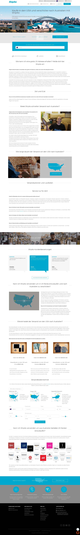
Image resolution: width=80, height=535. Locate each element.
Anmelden (59, 3)
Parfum (21, 211)
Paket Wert (59, 406)
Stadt (42, 406)
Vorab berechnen (40, 421)
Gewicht (11, 413)
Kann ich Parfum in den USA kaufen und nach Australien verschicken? (24, 207)
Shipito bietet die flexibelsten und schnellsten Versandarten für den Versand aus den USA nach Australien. (23, 112)
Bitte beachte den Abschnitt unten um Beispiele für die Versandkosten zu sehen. (27, 338)
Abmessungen (28, 413)
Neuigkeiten (42, 513)
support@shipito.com (61, 510)
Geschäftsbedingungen (46, 530)
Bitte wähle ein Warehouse (15, 388)
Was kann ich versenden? (29, 514)
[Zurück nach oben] (77, 529)
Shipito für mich (11, 508)
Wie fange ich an (28, 506)
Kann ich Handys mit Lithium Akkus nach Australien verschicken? (23, 215)
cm (63, 416)
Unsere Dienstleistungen (14, 506)
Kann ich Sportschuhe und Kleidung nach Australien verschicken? (23, 223)
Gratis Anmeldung (60, 36)
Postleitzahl (27, 406)
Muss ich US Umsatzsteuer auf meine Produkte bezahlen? (54, 306)
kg (21, 416)
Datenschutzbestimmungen (34, 530)
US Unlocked (42, 519)
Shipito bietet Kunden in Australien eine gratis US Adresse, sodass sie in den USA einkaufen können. (31, 69)
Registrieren (67, 3)
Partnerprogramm (43, 516)
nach (10, 406)
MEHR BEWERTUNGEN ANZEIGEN (40, 277)
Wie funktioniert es (27, 508)
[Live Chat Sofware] (77, 532)
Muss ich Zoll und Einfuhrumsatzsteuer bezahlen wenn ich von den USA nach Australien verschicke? (31, 96)
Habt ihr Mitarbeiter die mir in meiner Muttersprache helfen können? (24, 196)
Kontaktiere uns (60, 506)
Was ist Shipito (43, 508)
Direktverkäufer (43, 518)
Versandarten (26, 513)
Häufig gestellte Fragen (28, 511)
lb (17, 416)
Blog (41, 511)
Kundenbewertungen (44, 514)
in (66, 416)
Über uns (42, 506)
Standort (48, 384)
